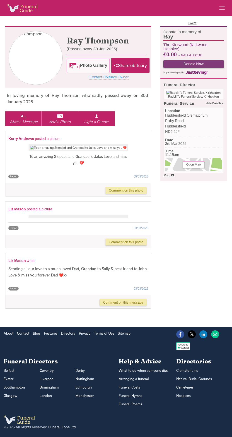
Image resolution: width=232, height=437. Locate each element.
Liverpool (47, 379)
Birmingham (49, 387)
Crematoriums (187, 370)
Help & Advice (140, 361)
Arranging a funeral (134, 379)
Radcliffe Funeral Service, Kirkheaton (193, 96)
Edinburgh (83, 387)
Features (50, 333)
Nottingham (84, 379)
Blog (36, 333)
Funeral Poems (130, 404)
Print (167, 175)
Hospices (183, 396)
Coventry (47, 370)
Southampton (14, 387)
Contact (23, 333)
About (8, 333)
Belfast (9, 370)
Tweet (192, 23)
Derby (80, 370)
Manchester (84, 396)
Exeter (8, 379)
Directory (68, 333)
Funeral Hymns (130, 396)
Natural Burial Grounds (194, 379)
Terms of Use (104, 333)
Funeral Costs (129, 387)
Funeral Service (179, 103)
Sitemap (124, 333)
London (46, 396)
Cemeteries (184, 387)
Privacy (84, 333)
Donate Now (194, 64)
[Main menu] (222, 8)
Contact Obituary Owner (109, 77)
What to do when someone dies (143, 370)
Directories (193, 361)
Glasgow (10, 396)
